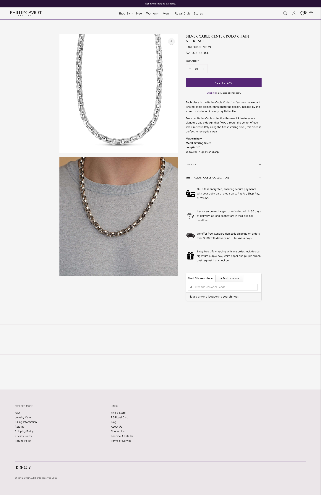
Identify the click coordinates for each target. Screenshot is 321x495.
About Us (116, 426)
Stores (198, 13)
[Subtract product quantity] (190, 68)
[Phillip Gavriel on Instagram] (25, 467)
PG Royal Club (119, 417)
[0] (303, 13)
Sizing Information (26, 421)
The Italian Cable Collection (207, 177)
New (139, 13)
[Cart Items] (311, 13)
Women (151, 13)
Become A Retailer (122, 436)
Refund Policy (23, 440)
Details (191, 164)
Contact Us (117, 431)
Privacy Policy (23, 436)
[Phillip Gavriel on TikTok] (29, 467)
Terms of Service (121, 440)
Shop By (124, 13)
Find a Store (118, 412)
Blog (113, 421)
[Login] (294, 13)
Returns (19, 426)
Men (166, 13)
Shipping (211, 92)
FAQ (17, 412)
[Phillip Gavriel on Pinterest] (21, 467)
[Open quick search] (285, 13)
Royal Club (182, 13)
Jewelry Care (23, 417)
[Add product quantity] (203, 68)
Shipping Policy (24, 431)
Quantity (192, 61)
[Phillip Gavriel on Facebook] (17, 467)
